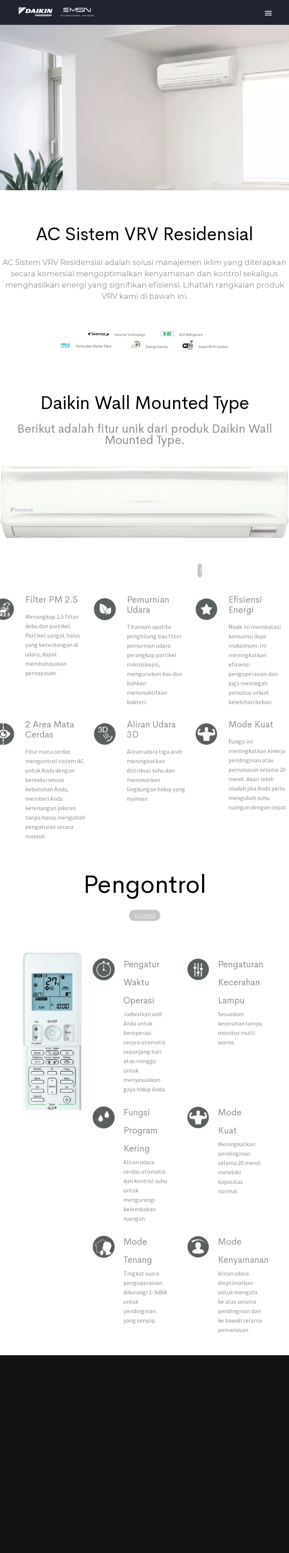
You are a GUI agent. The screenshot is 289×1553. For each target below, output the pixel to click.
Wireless (144, 915)
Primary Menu (268, 13)
